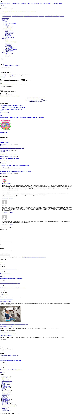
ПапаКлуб (7, 36)
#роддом (10, 109)
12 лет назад (9, 156)
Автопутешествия (8, 29)
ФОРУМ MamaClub (9, 53)
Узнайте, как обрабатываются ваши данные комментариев (34, 257)
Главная (1, 74)
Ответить (11, 198)
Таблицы (9, 45)
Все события (5, 19)
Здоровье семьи (8, 44)
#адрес (3, 109)
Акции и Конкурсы (9, 33)
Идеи (3, 20)
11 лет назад (5, 198)
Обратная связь (5, 52)
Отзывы (6, 39)
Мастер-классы (8, 35)
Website (2, 248)
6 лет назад (9, 301)
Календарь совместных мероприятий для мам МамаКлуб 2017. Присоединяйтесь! (19, 10)
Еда (5, 22)
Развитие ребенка (8, 46)
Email (1, 244)
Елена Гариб (2, 150)
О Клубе (1, 139)
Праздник (7, 25)
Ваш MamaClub (5, 83)
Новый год (9, 27)
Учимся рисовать (10, 48)
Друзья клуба (7, 55)
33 (13, 301)
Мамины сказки (5, 18)
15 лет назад (11, 83)
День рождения (10, 26)
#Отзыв (6, 109)
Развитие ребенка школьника (11, 49)
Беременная (7, 42)
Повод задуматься (6, 399)
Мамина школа (8, 34)
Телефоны (7, 40)
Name (1, 240)
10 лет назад (9, 173)
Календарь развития (11, 47)
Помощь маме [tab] (5, 294)
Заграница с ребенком (9, 50)
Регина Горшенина (4, 167)
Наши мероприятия (6, 28)
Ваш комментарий (4, 229)
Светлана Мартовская (6, 183)
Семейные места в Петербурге (11, 41)
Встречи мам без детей (9, 32)
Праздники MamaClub (9, 37)
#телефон (20, 109)
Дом (6, 21)
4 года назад (5, 224)
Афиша (6, 31)
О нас (6, 54)
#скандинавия (15, 109)
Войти (5, 7)
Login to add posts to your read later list (12, 65)
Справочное (4, 38)
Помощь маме (8, 51)
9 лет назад (8, 150)
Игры (6, 24)
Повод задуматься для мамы (10, 23)
